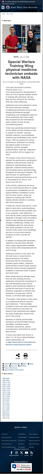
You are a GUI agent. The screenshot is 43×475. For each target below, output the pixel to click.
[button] (9, 4)
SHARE (17, 358)
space (6, 366)
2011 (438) (5, 408)
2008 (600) (5, 414)
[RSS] (31, 453)
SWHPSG (23, 366)
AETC (25, 364)
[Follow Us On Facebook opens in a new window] (11, 453)
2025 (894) (5, 380)
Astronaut (14, 366)
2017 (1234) (6, 396)
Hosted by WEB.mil (21, 462)
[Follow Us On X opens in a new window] (21, 453)
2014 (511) (5, 402)
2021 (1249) (6, 388)
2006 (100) (5, 418)
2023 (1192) (6, 384)
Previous (6, 38)
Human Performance (11, 368)
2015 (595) (5, 400)
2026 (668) (5, 378)
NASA (31, 364)
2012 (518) (5, 406)
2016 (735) (5, 398)
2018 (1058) (6, 394)
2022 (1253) (6, 386)
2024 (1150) (6, 382)
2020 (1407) (6, 390)
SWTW (6, 364)
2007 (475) (5, 416)
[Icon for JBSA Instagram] (16, 453)
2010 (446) (5, 410)
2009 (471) (5, 412)
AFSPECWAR (16, 364)
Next (37, 38)
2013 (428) (5, 404)
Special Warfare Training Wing (13, 370)
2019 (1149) (6, 392)
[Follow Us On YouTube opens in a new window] (26, 453)
